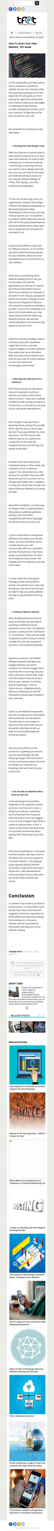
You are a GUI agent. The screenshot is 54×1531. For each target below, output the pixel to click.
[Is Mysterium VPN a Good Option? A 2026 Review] (10, 1027)
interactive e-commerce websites (25, 511)
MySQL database (34, 295)
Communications (24, 33)
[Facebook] (11, 9)
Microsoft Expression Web (22, 209)
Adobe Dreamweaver (32, 205)
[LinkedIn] (23, 9)
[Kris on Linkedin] (27, 1008)
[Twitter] (15, 9)
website (13, 954)
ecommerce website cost (24, 92)
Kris (20, 983)
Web (36, 951)
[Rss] (19, 9)
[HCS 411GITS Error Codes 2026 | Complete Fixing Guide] (34, 1027)
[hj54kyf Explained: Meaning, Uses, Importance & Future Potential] (22, 1027)
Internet (39, 33)
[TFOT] (27, 20)
